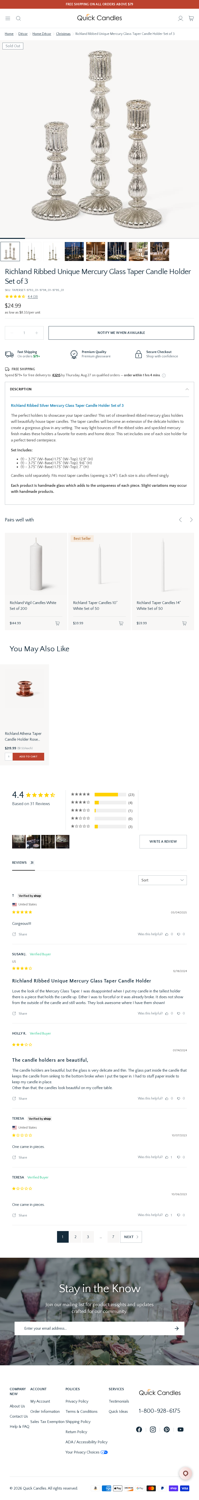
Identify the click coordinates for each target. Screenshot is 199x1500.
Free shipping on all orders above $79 (99, 4)
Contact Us (19, 1416)
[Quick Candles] (99, 18)
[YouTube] (180, 1430)
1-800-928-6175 (159, 1411)
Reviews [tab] (19, 863)
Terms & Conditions (82, 1411)
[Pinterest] (167, 1430)
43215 (56, 375)
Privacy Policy (77, 1401)
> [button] (131, 1237)
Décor (23, 34)
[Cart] (191, 18)
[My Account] (180, 18)
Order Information (45, 1411)
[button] (10, 251)
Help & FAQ (19, 1426)
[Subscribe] (177, 1328)
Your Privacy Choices (83, 1452)
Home (9, 34)
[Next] (191, 520)
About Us (17, 1406)
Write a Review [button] (163, 842)
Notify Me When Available (121, 333)
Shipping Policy (78, 1422)
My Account (40, 1401)
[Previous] (180, 520)
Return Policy (76, 1432)
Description (21, 389)
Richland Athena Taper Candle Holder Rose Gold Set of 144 (23, 736)
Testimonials (119, 1401)
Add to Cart (28, 756)
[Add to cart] (57, 623)
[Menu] (8, 18)
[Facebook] (139, 1430)
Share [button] (22, 934)
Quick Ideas (118, 1411)
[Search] (18, 18)
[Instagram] (153, 1430)
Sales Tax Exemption (47, 1422)
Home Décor (42, 34)
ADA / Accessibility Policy (87, 1442)
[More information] (164, 375)
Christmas (63, 34)
